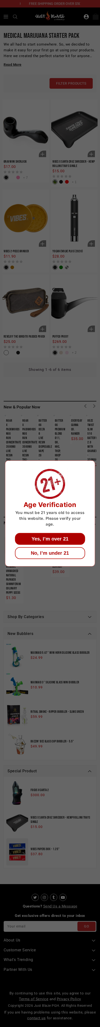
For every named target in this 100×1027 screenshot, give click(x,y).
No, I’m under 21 (50, 553)
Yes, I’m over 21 (50, 538)
